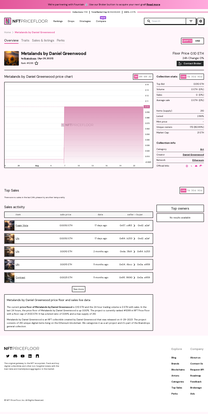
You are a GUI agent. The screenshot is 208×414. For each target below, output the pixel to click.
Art (202, 149)
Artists (175, 375)
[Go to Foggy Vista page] (9, 225)
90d (199, 76)
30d (193, 76)
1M (136, 76)
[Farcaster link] (37, 356)
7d (188, 76)
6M (145, 76)
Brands (175, 363)
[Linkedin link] (30, 356)
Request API (197, 369)
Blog (173, 357)
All (150, 76)
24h (183, 76)
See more (78, 289)
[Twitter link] (8, 356)
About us (195, 357)
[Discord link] (15, 356)
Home (7, 32)
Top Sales (176, 387)
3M (140, 76)
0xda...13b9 (126, 251)
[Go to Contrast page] (9, 277)
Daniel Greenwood (193, 154)
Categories (177, 381)
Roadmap (195, 375)
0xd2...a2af (144, 225)
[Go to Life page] (9, 238)
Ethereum (198, 160)
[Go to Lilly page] (9, 264)
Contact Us (196, 363)
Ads (192, 393)
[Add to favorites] (36, 63)
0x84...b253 (125, 238)
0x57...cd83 (126, 225)
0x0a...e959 (143, 264)
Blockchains (178, 369)
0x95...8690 (125, 277)
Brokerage (196, 387)
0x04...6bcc (125, 264)
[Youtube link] (22, 356)
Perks (174, 393)
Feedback (195, 381)
